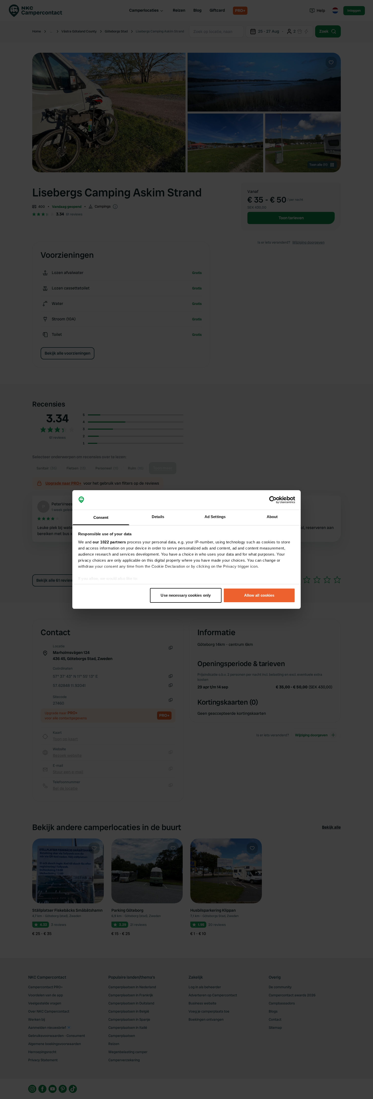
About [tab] (272, 517)
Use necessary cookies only (186, 595)
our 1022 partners (109, 542)
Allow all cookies (259, 595)
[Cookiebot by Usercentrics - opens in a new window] (273, 500)
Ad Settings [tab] (215, 517)
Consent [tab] (101, 517)
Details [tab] (158, 517)
